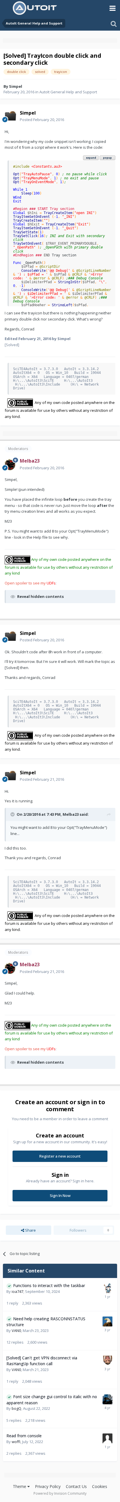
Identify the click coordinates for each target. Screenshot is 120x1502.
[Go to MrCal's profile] (107, 1438)
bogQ (16, 1408)
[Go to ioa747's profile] (107, 1288)
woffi (16, 1441)
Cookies (99, 1486)
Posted (42, 119)
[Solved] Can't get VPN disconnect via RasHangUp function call (41, 1361)
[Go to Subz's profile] (107, 1399)
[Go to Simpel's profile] (10, 116)
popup (107, 158)
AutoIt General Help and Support (68, 91)
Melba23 (71, 814)
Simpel (15, 86)
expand (91, 158)
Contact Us (76, 1486)
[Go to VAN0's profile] (107, 1361)
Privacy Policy (48, 1486)
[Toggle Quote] (13, 814)
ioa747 (17, 1291)
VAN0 (16, 1330)
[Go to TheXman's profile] (107, 1321)
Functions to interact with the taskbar (49, 1285)
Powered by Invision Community (60, 1493)
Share (30, 1230)
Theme (20, 1486)
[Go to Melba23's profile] (10, 464)
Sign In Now (60, 1195)
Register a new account (60, 1156)
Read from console (24, 1435)
